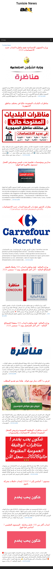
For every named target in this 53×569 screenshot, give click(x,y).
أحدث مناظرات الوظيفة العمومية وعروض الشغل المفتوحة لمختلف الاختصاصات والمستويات (26, 431)
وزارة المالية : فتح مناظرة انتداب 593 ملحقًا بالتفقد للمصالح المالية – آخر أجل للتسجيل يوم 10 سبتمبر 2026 (26, 268)
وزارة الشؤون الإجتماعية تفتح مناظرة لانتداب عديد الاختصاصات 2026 (26, 48)
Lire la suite (41, 96)
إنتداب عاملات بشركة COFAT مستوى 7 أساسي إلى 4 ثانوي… (26, 482)
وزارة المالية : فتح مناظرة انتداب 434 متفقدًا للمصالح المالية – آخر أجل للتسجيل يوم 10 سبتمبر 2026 (26, 324)
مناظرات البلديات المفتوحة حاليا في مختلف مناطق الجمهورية (26, 104)
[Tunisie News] (26, 10)
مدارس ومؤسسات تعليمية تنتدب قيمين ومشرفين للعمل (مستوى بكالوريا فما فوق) (26, 163)
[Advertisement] (26, 26)
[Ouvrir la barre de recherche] (51, 40)
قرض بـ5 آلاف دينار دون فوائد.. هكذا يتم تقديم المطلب (26, 380)
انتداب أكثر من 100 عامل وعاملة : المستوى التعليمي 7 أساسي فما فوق (26, 526)
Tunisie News (26, 3)
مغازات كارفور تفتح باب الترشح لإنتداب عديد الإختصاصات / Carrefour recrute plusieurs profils (26, 208)
